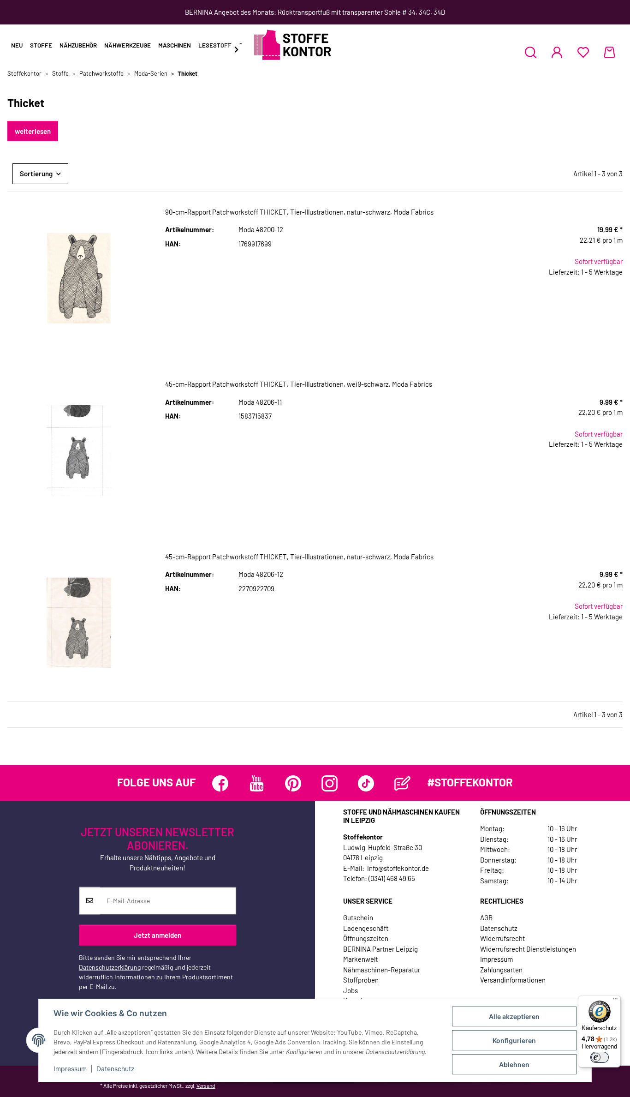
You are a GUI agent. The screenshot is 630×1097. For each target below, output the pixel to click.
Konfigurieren (514, 1040)
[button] (530, 52)
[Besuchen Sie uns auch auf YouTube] (256, 783)
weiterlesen (33, 131)
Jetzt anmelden (157, 935)
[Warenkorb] (609, 52)
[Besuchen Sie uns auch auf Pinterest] (293, 783)
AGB (486, 917)
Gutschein (358, 917)
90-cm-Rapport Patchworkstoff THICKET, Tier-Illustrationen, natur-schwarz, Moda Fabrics (299, 212)
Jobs (350, 990)
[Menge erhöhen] (615, 302)
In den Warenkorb (551, 330)
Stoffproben (361, 980)
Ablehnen (514, 1064)
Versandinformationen (513, 980)
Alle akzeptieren (514, 1016)
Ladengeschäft (365, 928)
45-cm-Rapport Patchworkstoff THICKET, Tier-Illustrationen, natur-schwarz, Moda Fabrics (299, 556)
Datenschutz (115, 1069)
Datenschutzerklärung (110, 967)
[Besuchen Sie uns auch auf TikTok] (366, 783)
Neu (17, 45)
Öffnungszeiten (365, 938)
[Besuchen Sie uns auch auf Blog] (402, 783)
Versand (205, 1085)
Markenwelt (360, 959)
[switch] (599, 1057)
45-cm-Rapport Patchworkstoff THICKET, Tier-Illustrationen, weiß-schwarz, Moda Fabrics (298, 384)
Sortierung (36, 173)
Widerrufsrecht (502, 938)
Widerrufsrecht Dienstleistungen (528, 949)
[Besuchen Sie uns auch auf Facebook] (220, 783)
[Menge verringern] (488, 302)
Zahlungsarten (501, 969)
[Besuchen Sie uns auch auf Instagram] (329, 783)
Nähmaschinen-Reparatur (381, 969)
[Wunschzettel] (583, 52)
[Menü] (615, 1001)
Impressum (70, 1069)
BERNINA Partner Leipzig (380, 949)
